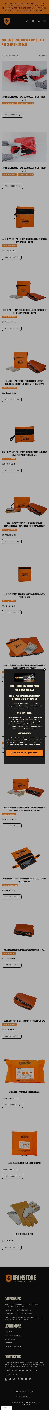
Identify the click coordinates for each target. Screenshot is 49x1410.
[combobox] (6, 1408)
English (4, 1408)
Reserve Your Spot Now (24, 753)
